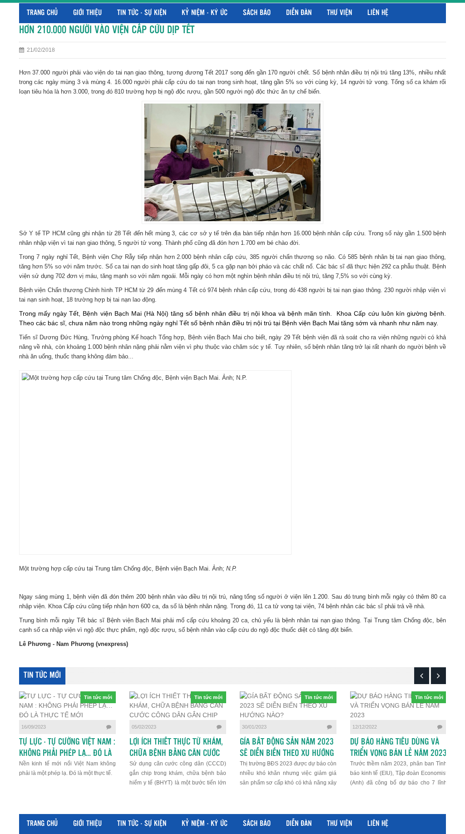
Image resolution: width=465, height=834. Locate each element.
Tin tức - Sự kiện (141, 13)
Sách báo (257, 13)
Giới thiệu (87, 13)
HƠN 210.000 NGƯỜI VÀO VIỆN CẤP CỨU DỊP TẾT (106, 30)
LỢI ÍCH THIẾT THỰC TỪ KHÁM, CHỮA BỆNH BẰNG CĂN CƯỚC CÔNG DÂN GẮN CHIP (176, 753)
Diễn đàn (299, 13)
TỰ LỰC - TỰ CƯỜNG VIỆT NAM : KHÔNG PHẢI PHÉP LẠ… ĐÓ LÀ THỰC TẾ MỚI (67, 753)
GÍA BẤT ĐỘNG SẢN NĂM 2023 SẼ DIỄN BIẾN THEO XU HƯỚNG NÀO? (287, 753)
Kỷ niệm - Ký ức (205, 13)
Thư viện (339, 13)
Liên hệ (377, 13)
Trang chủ (42, 13)
